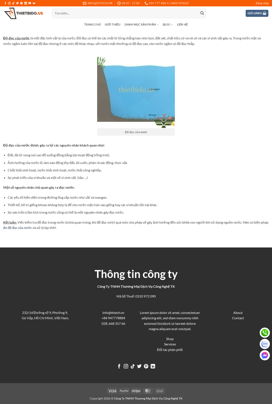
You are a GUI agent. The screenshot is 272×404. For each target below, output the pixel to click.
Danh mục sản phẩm (140, 24)
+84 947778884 (113, 318)
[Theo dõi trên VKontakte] (34, 3)
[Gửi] (202, 13)
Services (170, 344)
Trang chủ (92, 24)
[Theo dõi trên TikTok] (13, 3)
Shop (170, 339)
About (238, 313)
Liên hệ (182, 24)
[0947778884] (265, 333)
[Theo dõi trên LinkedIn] (25, 3)
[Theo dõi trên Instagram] (9, 3)
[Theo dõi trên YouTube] (29, 3)
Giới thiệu (112, 24)
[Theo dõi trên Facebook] (5, 3)
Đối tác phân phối (170, 350)
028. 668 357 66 (113, 323)
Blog (166, 24)
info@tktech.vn (113, 313)
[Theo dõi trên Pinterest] (21, 3)
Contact (238, 318)
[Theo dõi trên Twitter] (17, 3)
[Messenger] (265, 355)
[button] (262, 3)
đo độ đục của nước (17, 228)
